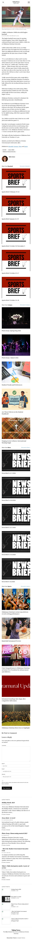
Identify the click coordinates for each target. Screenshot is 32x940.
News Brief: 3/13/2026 (9, 554)
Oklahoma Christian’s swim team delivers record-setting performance (15, 613)
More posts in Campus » (25, 304)
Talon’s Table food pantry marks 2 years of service (15, 867)
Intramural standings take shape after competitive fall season (14, 700)
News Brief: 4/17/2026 (9, 473)
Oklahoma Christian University (9, 151)
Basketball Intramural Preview (11, 641)
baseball (4, 149)
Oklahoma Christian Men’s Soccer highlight (16, 728)
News (20, 146)
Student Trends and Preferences (12, 385)
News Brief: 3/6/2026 (8, 582)
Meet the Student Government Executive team (15, 849)
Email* (3, 768)
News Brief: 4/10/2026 (9, 500)
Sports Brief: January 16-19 (10, 219)
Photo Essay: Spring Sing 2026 (11, 331)
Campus (16, 146)
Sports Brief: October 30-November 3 (13, 246)
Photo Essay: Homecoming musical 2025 (14, 833)
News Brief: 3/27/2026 (9, 527)
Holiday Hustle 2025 (8, 802)
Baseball (11, 146)
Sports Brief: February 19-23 (10, 192)
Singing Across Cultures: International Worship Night (14, 442)
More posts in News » (25, 447)
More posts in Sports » (25, 586)
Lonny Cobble (11, 149)
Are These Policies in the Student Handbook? (12, 413)
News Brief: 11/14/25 (8, 818)
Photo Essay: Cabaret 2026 (10, 358)
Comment (4, 745)
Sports (26, 146)
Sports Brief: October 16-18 (10, 300)
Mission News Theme (11, 937)
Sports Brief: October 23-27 (10, 273)
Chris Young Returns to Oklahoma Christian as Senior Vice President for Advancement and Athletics (16, 670)
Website (3, 774)
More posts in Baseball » (25, 166)
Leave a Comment (6, 814)
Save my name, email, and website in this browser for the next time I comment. (15, 783)
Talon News (16, 2)
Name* (3, 763)
